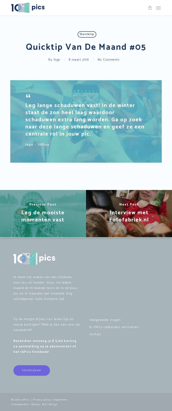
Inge (57, 59)
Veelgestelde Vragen (105, 320)
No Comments (109, 59)
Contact (95, 334)
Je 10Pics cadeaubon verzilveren (114, 327)
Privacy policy (42, 400)
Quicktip (87, 34)
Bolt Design (50, 404)
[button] (158, 8)
